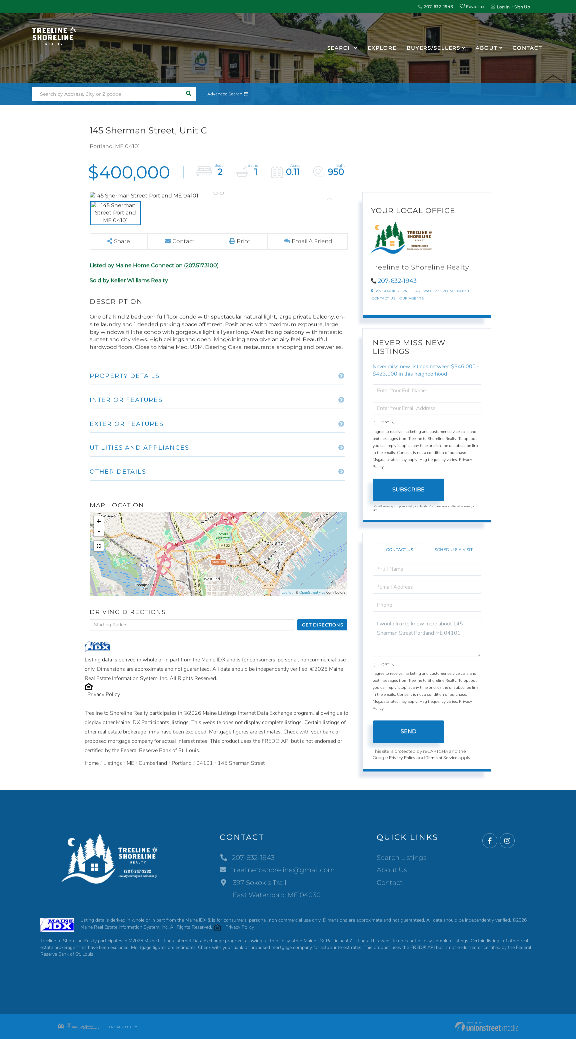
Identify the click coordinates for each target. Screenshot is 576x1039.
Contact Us (383, 298)
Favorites (475, 6)
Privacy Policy (103, 694)
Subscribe (408, 489)
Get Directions (322, 624)
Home (92, 763)
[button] (188, 94)
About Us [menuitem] (392, 870)
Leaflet (287, 592)
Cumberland (153, 763)
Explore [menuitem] (382, 48)
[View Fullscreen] (99, 546)
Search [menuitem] (339, 48)
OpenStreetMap (312, 592)
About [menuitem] (486, 48)
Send (408, 731)
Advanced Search (224, 93)
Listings (112, 763)
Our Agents (411, 298)
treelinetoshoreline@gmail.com (283, 870)
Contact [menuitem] (527, 48)
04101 (204, 763)
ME (130, 763)
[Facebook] (490, 841)
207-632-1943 (437, 6)
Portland (182, 763)
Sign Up (522, 6)
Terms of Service (441, 758)
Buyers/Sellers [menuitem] (433, 48)
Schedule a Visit (454, 549)
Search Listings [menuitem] (402, 858)
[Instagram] (507, 841)
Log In (503, 6)
